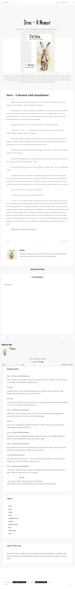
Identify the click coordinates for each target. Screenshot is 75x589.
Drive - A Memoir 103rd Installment (18, 410)
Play (9, 527)
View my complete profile (37, 359)
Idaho (10, 515)
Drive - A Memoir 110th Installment (18, 432)
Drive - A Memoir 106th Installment (18, 376)
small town (12, 530)
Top (70, 586)
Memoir (10, 521)
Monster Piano (13, 524)
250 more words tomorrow (16, 455)
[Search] (73, 2)
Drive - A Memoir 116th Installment (18, 466)
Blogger (41, 362)
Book (10, 506)
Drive (22, 250)
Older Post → (67, 337)
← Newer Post (8, 337)
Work (10, 533)
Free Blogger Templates (19, 582)
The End (9, 421)
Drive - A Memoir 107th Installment (18, 444)
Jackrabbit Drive (13, 518)
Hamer (10, 512)
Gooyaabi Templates (41, 582)
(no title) (10, 387)
